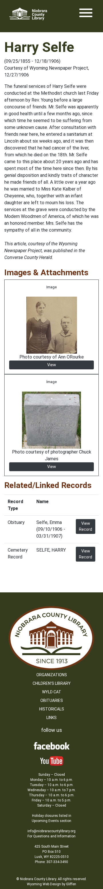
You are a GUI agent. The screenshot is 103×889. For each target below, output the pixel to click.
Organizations (51, 675)
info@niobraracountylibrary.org (51, 831)
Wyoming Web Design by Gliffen (51, 884)
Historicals (51, 709)
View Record (85, 526)
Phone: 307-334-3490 (51, 862)
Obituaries (51, 700)
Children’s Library (52, 683)
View (51, 365)
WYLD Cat (51, 692)
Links (51, 717)
